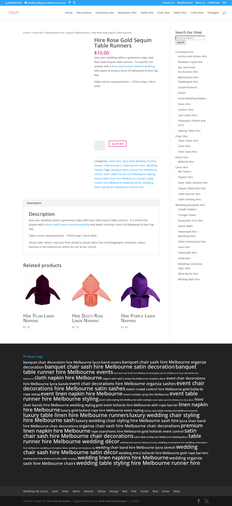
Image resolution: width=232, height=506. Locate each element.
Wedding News (185, 3)
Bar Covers (184, 171)
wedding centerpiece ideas (54, 447)
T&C (224, 3)
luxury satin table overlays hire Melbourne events (171, 410)
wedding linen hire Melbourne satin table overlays (50, 458)
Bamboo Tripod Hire (190, 62)
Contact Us (169, 3)
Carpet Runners (187, 87)
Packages (213, 12)
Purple (144, 491)
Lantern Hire (185, 109)
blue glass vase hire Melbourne (164, 373)
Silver (65, 491)
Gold (55, 491)
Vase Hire (184, 247)
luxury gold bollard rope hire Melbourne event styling (102, 410)
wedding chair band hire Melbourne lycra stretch (135, 447)
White (76, 491)
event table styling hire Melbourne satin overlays (125, 399)
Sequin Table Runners (78, 32)
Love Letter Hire (187, 115)
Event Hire (180, 12)
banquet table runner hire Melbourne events (109, 369)
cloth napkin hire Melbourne (68, 377)
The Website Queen (58, 501)
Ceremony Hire (105, 12)
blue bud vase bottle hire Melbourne (131, 373)
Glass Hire (184, 104)
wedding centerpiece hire (171, 442)
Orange (113, 491)
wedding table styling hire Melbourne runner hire (138, 462)
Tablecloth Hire (187, 252)
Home (68, 12)
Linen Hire (197, 12)
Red (124, 491)
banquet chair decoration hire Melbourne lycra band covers (72, 362)
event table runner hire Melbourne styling (129, 174)
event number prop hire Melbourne (146, 394)
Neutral (88, 491)
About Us (200, 3)
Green (165, 491)
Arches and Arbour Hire (192, 56)
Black (176, 491)
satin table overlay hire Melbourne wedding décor (161, 437)
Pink (133, 491)
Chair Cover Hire (188, 140)
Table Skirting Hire (189, 199)
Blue (155, 491)
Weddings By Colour (35, 491)
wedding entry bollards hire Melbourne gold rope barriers (163, 453)
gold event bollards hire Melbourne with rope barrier (137, 405)
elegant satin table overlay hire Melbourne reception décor (134, 378)
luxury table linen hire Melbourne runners (120, 178)
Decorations (84, 12)
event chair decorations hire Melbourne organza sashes (122, 383)
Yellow (101, 491)
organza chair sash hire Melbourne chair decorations (129, 425)
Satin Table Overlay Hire (193, 182)
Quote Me (118, 143)
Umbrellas (184, 258)
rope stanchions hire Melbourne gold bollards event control (137, 431)
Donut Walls (185, 226)
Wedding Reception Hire (190, 205)
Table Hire (147, 12)
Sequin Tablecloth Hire (192, 188)
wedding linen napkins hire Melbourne (123, 457)
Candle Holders (187, 209)
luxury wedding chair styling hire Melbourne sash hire (127, 420)
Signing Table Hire (189, 130)
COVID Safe (213, 3)
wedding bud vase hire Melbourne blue (139, 442)
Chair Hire (163, 12)
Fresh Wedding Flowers (192, 98)
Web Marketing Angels (113, 501)
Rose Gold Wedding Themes (140, 161)
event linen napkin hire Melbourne (82, 393)
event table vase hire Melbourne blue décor (173, 400)
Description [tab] (34, 203)
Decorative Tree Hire (190, 220)
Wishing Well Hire (189, 279)
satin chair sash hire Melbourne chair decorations (109, 433)
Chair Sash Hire (187, 151)
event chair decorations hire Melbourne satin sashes (113, 385)
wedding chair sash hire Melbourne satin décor (110, 449)
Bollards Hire (186, 161)
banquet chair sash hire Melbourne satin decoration (110, 366)
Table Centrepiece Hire (192, 241)
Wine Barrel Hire (188, 273)
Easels (182, 92)
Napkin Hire (185, 177)
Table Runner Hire (54, 32)
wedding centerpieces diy (82, 447)
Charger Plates (187, 215)
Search (180, 42)
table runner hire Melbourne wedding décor (112, 438)
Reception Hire (127, 12)
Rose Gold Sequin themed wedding (133, 66)
